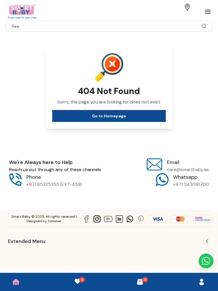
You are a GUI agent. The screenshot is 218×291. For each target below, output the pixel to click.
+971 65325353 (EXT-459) (54, 184)
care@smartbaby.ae (188, 169)
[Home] (15, 281)
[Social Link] (86, 219)
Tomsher (55, 221)
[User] (201, 282)
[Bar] (207, 11)
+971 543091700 (191, 184)
